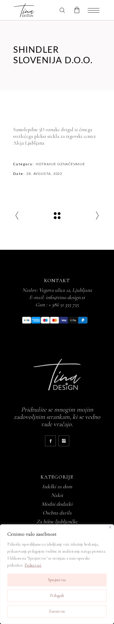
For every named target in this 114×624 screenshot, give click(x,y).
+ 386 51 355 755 (64, 304)
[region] (57, 574)
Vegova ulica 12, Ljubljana (65, 290)
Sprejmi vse (57, 579)
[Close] (110, 527)
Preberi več (33, 565)
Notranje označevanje (60, 164)
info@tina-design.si (65, 297)
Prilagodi (57, 595)
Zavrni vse (57, 611)
